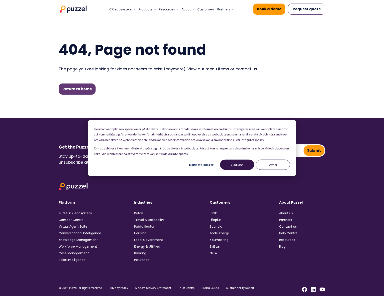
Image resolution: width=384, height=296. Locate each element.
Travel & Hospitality (149, 219)
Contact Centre (71, 219)
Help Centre (288, 233)
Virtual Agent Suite (73, 226)
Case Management (74, 253)
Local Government (148, 239)
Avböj (273, 165)
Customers (206, 9)
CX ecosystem (120, 9)
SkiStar (215, 246)
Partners (223, 9)
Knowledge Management (78, 239)
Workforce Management (78, 246)
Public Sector (144, 226)
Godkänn (237, 165)
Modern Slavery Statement (153, 288)
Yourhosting (219, 239)
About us (286, 213)
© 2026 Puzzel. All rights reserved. (81, 288)
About (186, 9)
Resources (167, 9)
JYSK (213, 213)
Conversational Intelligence (80, 233)
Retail (138, 213)
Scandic (216, 226)
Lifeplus (215, 219)
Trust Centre (186, 288)
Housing (140, 233)
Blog (282, 246)
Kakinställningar (201, 165)
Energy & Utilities (147, 246)
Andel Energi (219, 233)
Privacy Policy (119, 288)
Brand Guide (210, 288)
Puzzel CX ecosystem (75, 213)
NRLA (213, 253)
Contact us (288, 226)
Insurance (142, 259)
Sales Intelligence (72, 259)
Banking (140, 253)
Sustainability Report (240, 288)
